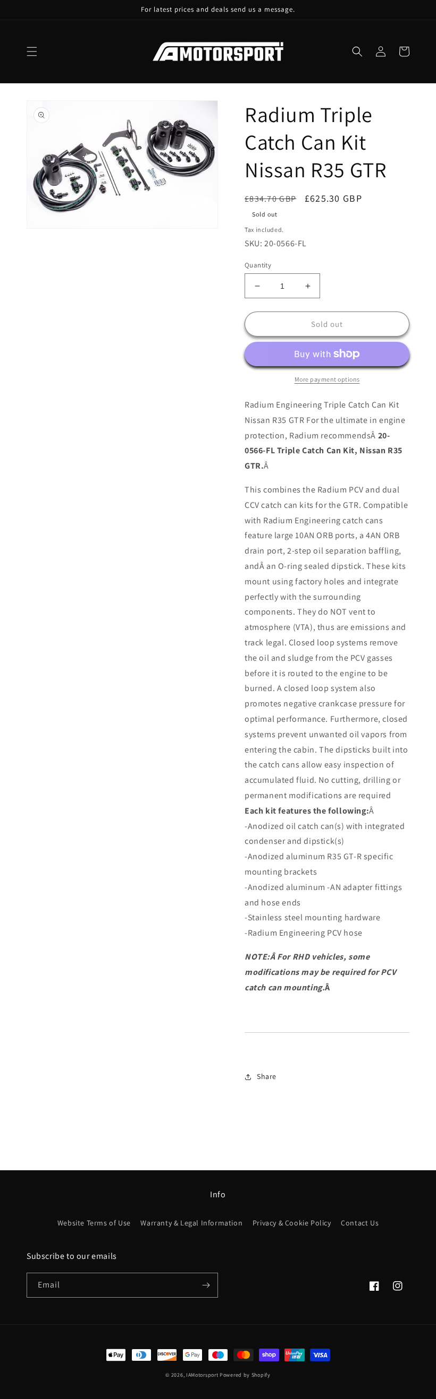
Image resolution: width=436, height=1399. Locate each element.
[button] (32, 51)
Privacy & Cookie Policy (292, 1223)
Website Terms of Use (94, 1223)
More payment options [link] (327, 379)
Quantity (258, 265)
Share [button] (266, 1076)
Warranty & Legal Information (191, 1223)
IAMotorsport (202, 1374)
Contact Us (360, 1223)
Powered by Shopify (245, 1374)
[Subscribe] (205, 1285)
